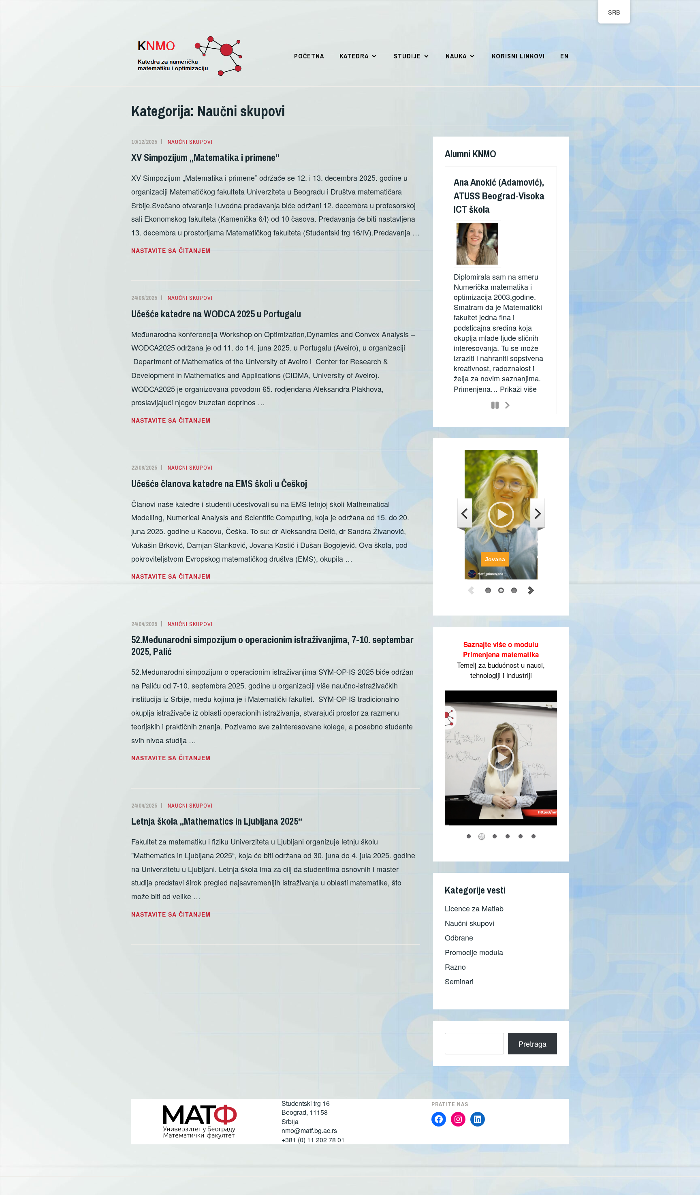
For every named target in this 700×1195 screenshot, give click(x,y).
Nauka (456, 55)
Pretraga (532, 1043)
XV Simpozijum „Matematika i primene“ (205, 157)
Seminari (459, 980)
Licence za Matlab (474, 907)
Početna (309, 55)
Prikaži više (518, 388)
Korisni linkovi (518, 55)
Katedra (354, 55)
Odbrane (459, 937)
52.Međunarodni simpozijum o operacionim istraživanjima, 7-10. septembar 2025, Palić (272, 645)
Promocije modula (474, 951)
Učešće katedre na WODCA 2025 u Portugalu (216, 313)
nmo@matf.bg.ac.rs (309, 1130)
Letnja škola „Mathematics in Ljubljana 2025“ (216, 820)
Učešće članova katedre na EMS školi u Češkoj (219, 483)
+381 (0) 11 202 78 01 (313, 1139)
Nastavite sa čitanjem (193, 251)
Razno (455, 966)
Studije (407, 55)
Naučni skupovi (190, 141)
